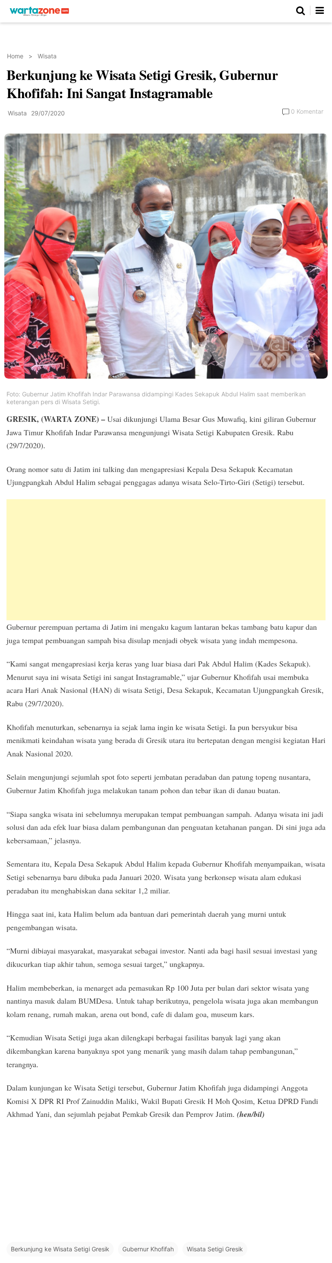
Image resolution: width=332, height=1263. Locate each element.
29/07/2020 (48, 113)
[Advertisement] (166, 559)
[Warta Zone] (39, 16)
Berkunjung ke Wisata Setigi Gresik (60, 1249)
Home (15, 56)
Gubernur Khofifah (148, 1249)
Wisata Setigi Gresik (215, 1249)
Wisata (47, 56)
